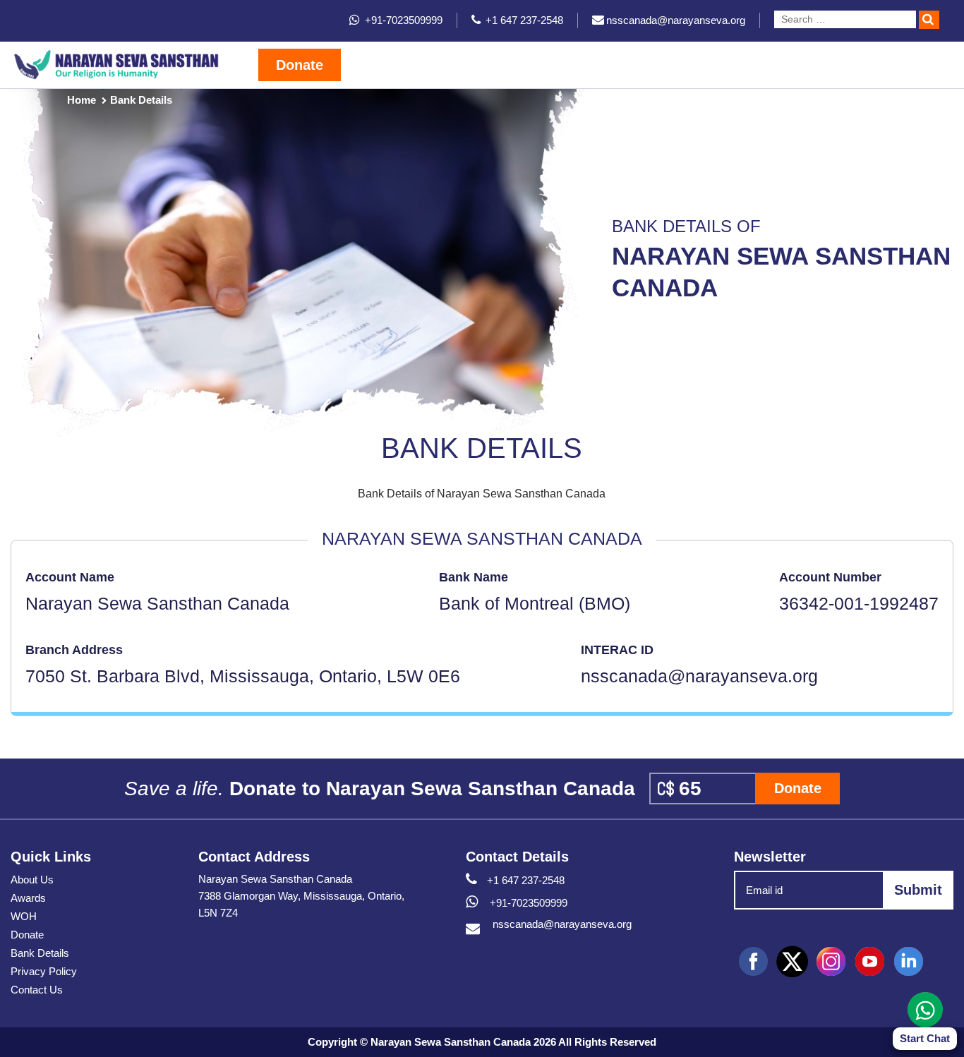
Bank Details (40, 953)
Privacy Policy (44, 971)
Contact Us (37, 990)
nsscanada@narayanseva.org (562, 924)
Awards (28, 898)
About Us (32, 880)
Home (81, 100)
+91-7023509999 (527, 903)
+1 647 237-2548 (526, 880)
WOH (24, 916)
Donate (299, 65)
